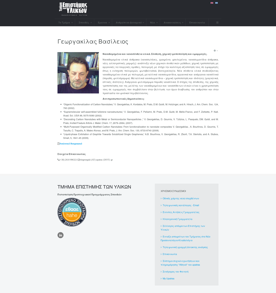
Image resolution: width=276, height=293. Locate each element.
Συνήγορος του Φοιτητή (175, 271)
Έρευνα (103, 22)
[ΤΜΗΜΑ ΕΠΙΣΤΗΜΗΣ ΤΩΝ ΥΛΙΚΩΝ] (73, 9)
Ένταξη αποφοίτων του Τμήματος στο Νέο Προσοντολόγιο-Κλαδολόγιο (185, 238)
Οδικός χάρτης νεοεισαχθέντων (181, 198)
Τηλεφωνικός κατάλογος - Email (181, 205)
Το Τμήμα (64, 22)
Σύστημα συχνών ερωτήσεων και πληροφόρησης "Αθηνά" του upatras (180, 262)
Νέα (152, 22)
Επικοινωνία (197, 22)
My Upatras (168, 278)
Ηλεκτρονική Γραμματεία (177, 219)
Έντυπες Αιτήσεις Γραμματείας (181, 212)
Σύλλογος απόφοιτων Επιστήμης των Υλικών (183, 227)
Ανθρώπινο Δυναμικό (129, 22)
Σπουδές (84, 22)
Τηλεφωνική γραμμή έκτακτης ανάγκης (185, 247)
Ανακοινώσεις (172, 22)
